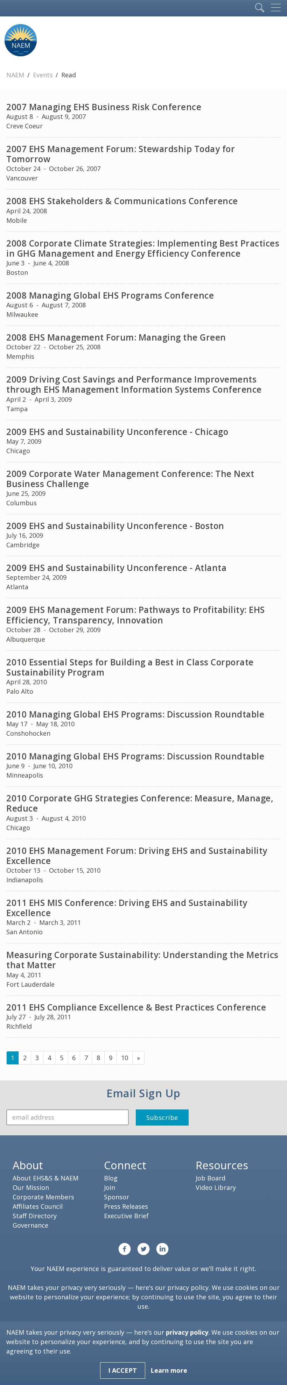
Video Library (216, 1187)
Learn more (168, 1370)
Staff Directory (35, 1216)
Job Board (210, 1178)
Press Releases (126, 1206)
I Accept (122, 1370)
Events (44, 75)
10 (124, 1058)
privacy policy (188, 1287)
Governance (30, 1225)
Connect (125, 1165)
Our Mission (31, 1187)
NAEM (16, 75)
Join (109, 1187)
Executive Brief (126, 1216)
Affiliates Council (38, 1206)
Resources (222, 1165)
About (28, 1165)
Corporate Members (43, 1197)
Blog (111, 1178)
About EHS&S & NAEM (45, 1178)
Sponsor (116, 1197)
